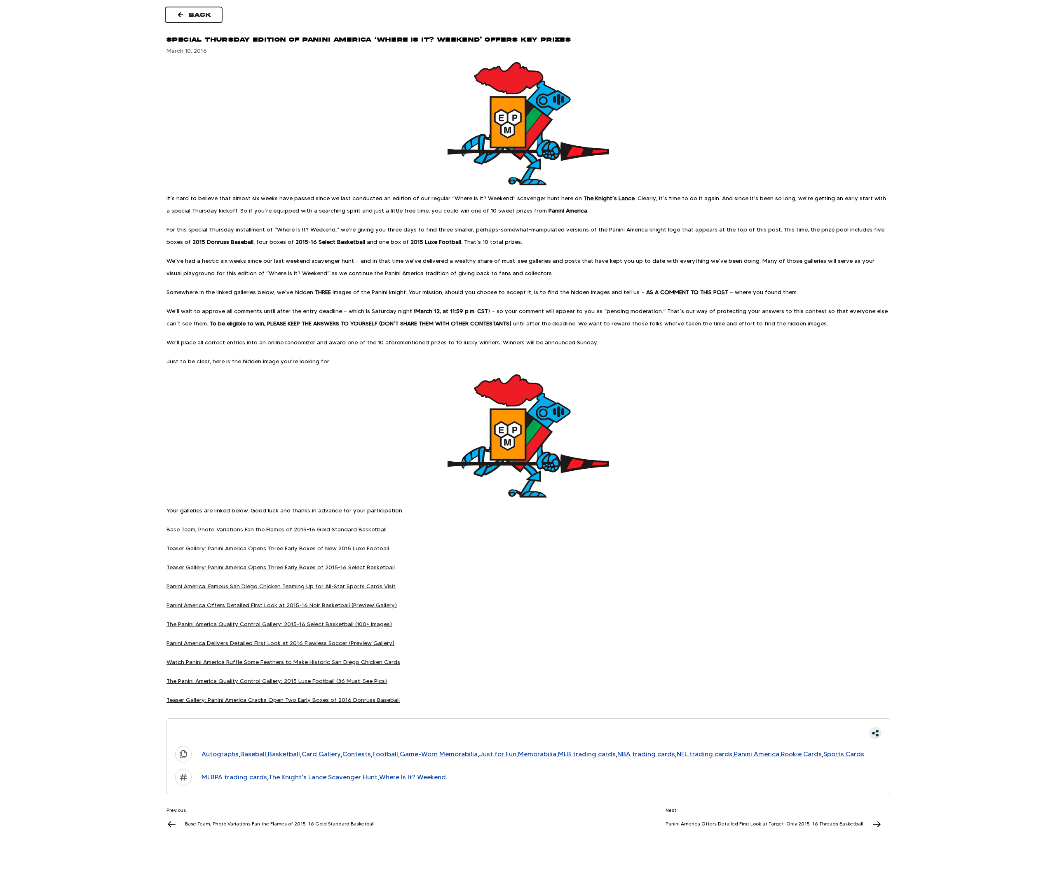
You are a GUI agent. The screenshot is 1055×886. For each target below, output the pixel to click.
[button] (528, 733)
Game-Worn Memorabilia (439, 754)
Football (385, 754)
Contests (356, 754)
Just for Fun (497, 754)
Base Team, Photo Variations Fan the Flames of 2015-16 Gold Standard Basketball (276, 529)
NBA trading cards (646, 754)
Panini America (756, 754)
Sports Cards (843, 754)
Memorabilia (537, 754)
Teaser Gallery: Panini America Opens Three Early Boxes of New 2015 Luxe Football (277, 548)
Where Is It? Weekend (412, 777)
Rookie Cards (801, 754)
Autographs (220, 754)
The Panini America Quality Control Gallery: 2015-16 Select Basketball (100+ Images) (279, 624)
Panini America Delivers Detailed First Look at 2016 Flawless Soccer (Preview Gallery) (280, 643)
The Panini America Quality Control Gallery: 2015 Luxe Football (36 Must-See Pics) (276, 681)
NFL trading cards (704, 754)
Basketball (284, 754)
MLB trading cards (587, 754)
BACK (200, 15)
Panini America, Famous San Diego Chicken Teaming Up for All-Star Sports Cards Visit (281, 586)
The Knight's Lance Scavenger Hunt (323, 777)
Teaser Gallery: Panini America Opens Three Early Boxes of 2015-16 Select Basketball (280, 567)
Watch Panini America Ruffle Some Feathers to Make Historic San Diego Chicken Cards (283, 662)
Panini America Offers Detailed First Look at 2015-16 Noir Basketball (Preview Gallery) (281, 605)
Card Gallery (321, 754)
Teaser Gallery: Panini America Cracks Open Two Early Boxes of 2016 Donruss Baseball (283, 700)
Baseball (253, 754)
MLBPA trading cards (234, 777)
